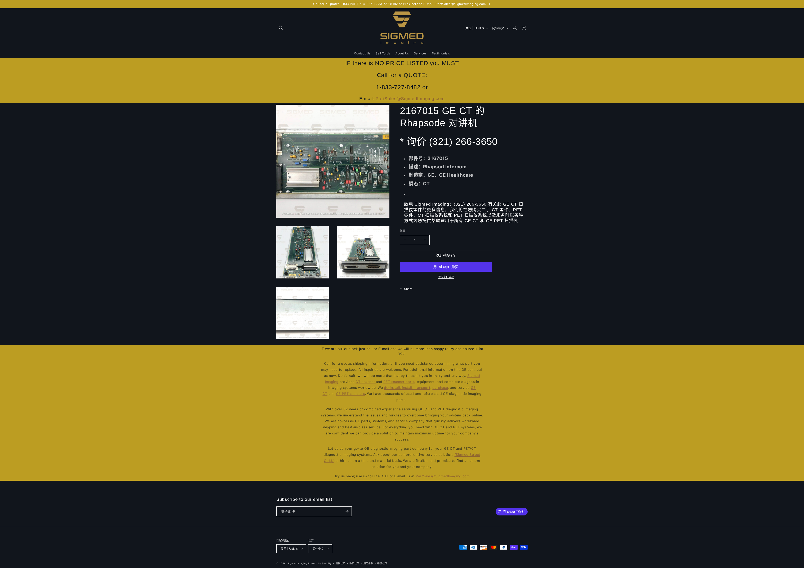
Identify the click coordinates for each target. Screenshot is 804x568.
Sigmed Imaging (297, 563)
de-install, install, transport (407, 387)
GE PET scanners (350, 394)
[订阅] (347, 511)
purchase (440, 387)
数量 (403, 230)
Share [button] (408, 288)
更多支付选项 (446, 276)
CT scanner (366, 382)
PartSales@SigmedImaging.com (410, 98)
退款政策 (340, 563)
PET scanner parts (399, 382)
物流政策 (382, 563)
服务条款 (368, 563)
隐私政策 (354, 563)
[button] (281, 28)
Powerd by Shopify (319, 563)
